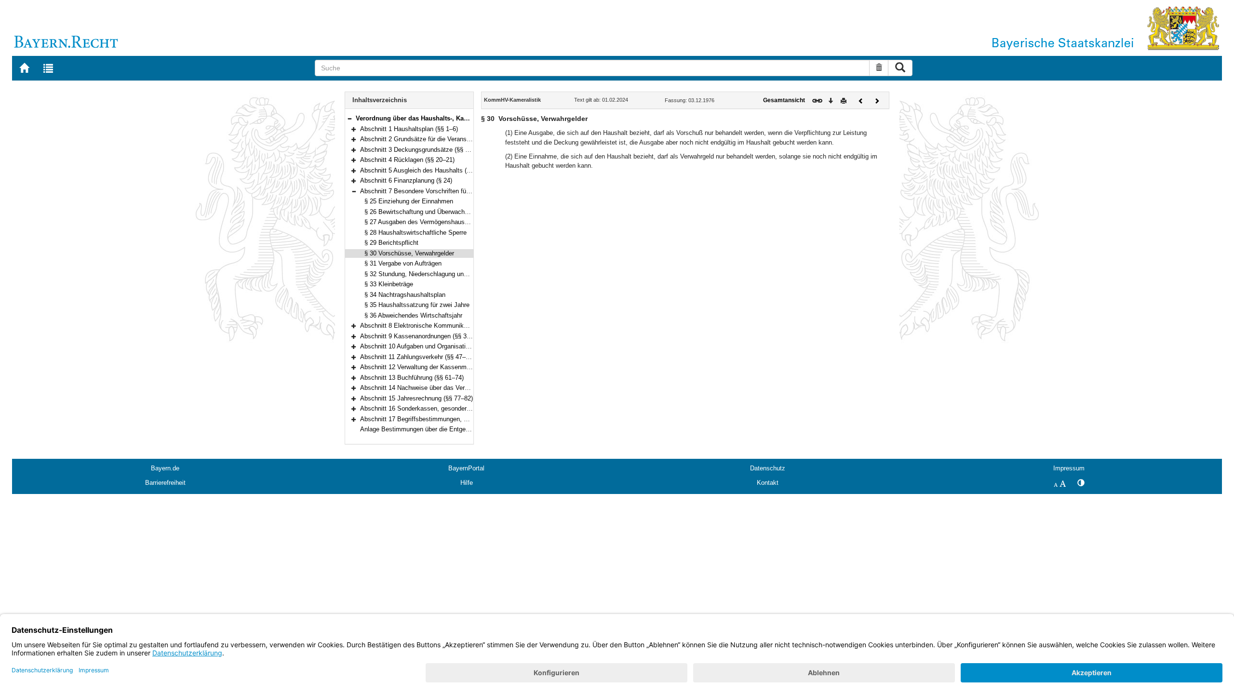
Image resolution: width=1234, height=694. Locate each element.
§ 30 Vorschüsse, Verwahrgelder (409, 253)
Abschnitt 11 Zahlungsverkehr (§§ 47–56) (417, 356)
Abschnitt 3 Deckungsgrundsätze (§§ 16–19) (422, 149)
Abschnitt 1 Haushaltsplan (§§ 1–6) (409, 129)
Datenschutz (767, 468)
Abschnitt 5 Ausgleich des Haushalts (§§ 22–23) (427, 170)
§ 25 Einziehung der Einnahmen (408, 201)
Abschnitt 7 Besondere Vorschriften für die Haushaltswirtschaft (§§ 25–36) (463, 191)
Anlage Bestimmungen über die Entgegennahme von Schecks (446, 429)
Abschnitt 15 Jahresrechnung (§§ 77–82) (416, 398)
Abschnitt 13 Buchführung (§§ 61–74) (412, 377)
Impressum (1069, 468)
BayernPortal (466, 468)
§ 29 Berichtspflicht (391, 242)
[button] (349, 118)
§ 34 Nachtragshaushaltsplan (404, 294)
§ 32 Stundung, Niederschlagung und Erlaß (424, 274)
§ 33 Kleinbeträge (388, 284)
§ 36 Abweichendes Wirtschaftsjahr (413, 315)
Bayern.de (165, 468)
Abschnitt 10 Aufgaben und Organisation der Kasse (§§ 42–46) (447, 346)
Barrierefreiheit (165, 482)
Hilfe (466, 482)
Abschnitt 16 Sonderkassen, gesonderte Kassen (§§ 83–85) (443, 408)
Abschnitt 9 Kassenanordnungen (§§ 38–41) (421, 336)
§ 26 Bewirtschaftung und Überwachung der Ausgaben (439, 211)
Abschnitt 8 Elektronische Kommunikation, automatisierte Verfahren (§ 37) (463, 325)
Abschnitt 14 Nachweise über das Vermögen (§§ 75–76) (437, 387)
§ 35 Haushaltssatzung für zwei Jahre (416, 304)
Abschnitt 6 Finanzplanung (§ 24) (406, 180)
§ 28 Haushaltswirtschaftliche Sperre (415, 232)
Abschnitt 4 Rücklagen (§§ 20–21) (407, 159)
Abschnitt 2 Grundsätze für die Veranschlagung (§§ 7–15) (440, 139)
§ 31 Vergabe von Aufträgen (403, 263)
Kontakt (767, 482)
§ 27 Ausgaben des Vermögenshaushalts (421, 222)
